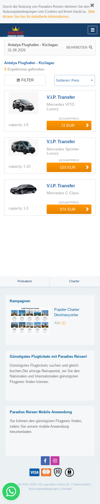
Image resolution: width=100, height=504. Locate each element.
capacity (15, 125)
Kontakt (66, 488)
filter (27, 80)
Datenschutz (81, 484)
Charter (74, 281)
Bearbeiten (77, 47)
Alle (60, 323)
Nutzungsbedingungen (44, 488)
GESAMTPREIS (69, 118)
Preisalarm (25, 281)
